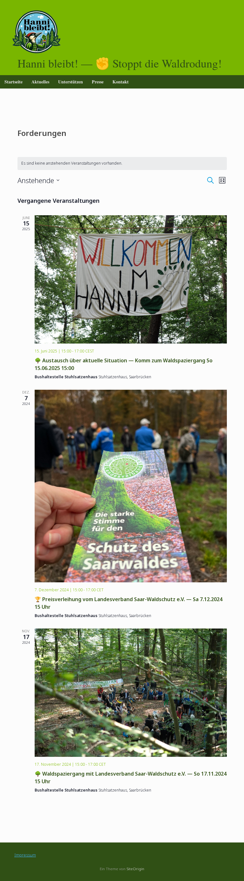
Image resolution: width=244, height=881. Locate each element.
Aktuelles (40, 81)
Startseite (13, 81)
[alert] (122, 163)
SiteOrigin (135, 868)
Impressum (25, 855)
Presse (98, 81)
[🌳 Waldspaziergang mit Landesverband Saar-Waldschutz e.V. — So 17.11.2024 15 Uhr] (131, 693)
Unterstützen (70, 81)
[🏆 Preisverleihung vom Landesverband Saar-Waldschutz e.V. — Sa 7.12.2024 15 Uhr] (131, 486)
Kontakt (120, 81)
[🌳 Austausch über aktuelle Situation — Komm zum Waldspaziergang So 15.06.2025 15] (131, 279)
